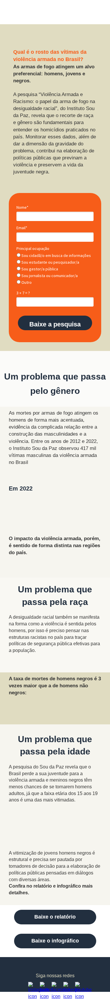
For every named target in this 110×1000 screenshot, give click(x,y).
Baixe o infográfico (55, 941)
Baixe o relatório (55, 917)
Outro (26, 282)
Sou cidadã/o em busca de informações (56, 255)
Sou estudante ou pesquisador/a (50, 262)
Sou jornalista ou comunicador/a (49, 275)
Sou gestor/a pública (39, 269)
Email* (21, 227)
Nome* (22, 207)
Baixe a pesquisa (55, 324)
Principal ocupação (32, 248)
